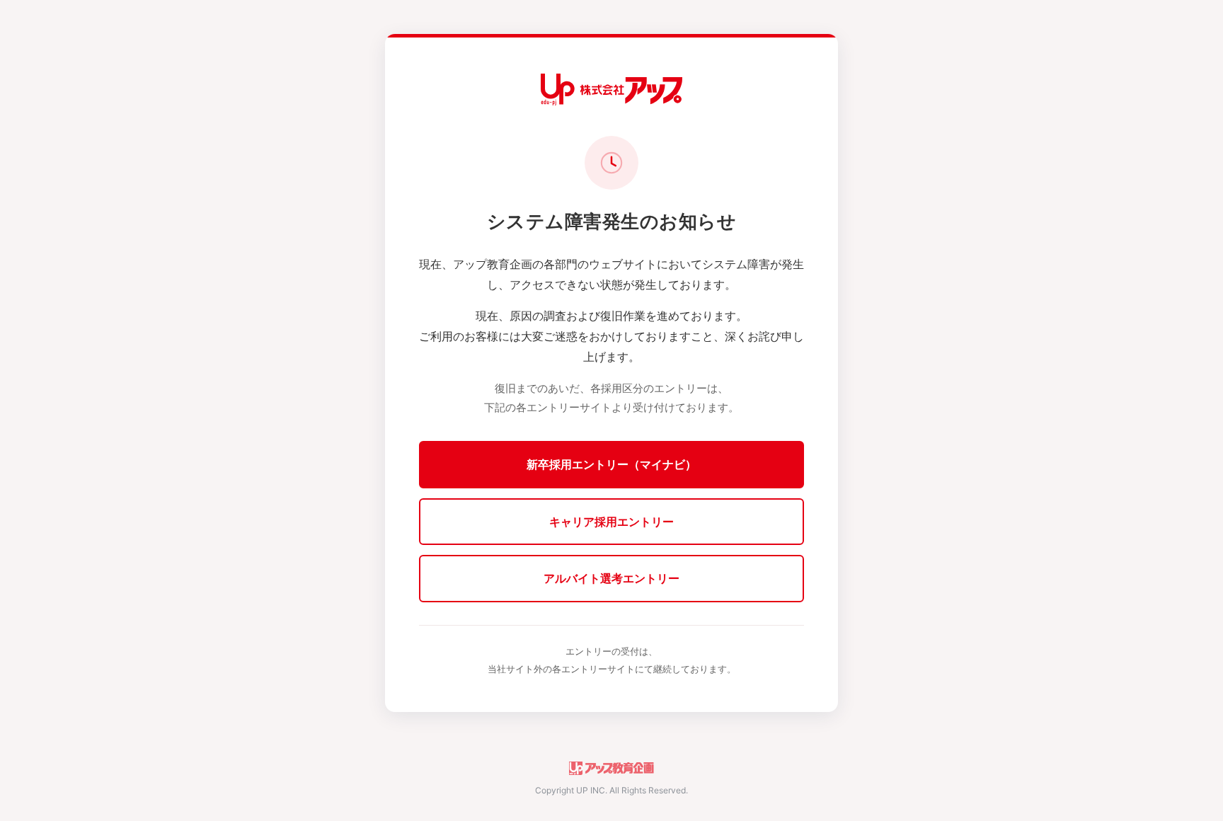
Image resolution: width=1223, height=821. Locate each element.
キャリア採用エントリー (611, 522)
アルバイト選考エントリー (611, 578)
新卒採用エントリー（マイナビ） (611, 464)
